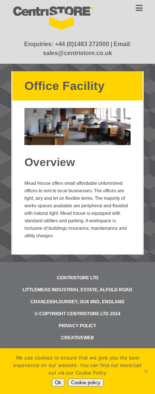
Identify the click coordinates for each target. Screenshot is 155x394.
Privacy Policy (77, 325)
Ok (58, 382)
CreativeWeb (77, 337)
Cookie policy (85, 382)
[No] (145, 371)
